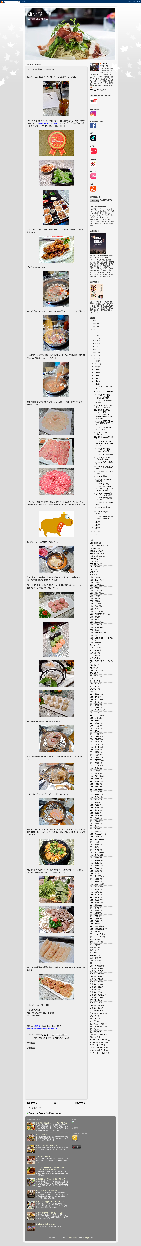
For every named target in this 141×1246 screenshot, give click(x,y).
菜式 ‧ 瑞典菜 (94, 881)
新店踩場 (93, 955)
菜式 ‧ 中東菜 (94, 705)
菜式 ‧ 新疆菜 (94, 879)
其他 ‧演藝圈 (94, 642)
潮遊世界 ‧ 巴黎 (95, 971)
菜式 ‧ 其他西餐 (95, 776)
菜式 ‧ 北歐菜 (94, 728)
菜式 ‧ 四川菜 (94, 736)
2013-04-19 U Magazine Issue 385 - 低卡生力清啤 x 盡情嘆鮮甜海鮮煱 (103, 450)
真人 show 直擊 (95, 670)
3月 (96, 522)
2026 (95, 321)
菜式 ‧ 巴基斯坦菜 (96, 710)
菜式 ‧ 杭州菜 (94, 778)
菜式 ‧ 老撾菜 (94, 752)
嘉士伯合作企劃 (95, 963)
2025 (95, 323)
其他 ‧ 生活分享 (95, 580)
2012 (95, 531)
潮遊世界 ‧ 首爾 (95, 982)
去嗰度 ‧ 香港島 (95, 553)
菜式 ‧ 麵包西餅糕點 (97, 929)
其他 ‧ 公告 (94, 577)
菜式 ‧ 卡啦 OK (95, 731)
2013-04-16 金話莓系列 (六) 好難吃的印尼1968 (103, 458)
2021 (95, 335)
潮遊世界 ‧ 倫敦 (95, 984)
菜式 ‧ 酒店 (94, 831)
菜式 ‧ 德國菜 (94, 902)
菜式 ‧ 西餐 (94, 763)
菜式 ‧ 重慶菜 (94, 810)
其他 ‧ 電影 (94, 619)
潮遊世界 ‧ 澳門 (95, 1005)
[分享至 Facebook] (63, 1035)
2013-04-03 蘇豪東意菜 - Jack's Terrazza (102, 508)
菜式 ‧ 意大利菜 (95, 876)
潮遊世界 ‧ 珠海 (95, 992)
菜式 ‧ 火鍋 (94, 720)
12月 (96, 361)
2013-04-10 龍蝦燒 (100, 476)
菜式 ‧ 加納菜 (94, 723)
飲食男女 (93, 950)
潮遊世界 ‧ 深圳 (95, 1000)
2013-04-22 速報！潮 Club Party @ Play (103, 428)
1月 (96, 528)
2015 (95, 352)
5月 (96, 381)
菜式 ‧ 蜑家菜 (94, 897)
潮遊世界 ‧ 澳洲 (95, 1008)
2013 (95, 358)
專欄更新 (93, 684)
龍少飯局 (93, 1018)
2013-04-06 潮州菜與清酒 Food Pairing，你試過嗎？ (104, 494)
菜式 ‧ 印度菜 (94, 744)
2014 (95, 355)
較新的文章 (32, 1103)
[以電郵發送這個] (57, 1035)
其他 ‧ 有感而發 (95, 585)
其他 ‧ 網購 (94, 630)
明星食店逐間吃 (95, 650)
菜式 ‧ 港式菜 (64, 1038)
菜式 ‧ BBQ (94, 931)
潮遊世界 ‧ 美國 (95, 979)
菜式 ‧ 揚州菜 (94, 850)
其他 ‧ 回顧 (94, 582)
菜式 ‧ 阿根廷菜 (95, 786)
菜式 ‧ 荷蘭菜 (94, 844)
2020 (95, 338)
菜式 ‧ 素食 (94, 826)
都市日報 (93, 686)
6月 (96, 378)
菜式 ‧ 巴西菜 (94, 707)
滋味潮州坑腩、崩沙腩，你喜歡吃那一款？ (50, 1179)
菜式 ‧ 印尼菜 (94, 742)
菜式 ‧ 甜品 (94, 842)
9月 (96, 369)
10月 (96, 367)
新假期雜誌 (94, 960)
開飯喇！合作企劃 (96, 942)
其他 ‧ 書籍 (94, 598)
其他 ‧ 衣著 (94, 588)
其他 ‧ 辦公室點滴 (96, 633)
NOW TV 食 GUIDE (97, 1045)
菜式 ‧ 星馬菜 (94, 794)
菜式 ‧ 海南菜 (94, 818)
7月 (96, 375)
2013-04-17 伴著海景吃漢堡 (103, 455)
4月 (96, 384)
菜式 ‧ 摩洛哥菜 (95, 905)
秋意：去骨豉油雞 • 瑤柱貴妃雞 (47, 1145)
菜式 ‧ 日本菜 (94, 712)
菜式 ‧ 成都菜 (94, 749)
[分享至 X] (61, 1035)
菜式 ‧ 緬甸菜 (94, 910)
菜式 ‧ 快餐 (94, 771)
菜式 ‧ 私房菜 (94, 773)
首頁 (56, 1103)
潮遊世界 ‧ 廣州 (95, 1003)
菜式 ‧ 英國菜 (94, 807)
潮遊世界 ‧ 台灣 (95, 974)
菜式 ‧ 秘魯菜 (94, 823)
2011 (94, 534)
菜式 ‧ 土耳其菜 (95, 699)
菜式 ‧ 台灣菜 (94, 734)
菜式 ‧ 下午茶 (94, 697)
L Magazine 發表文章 (97, 1042)
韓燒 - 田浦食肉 (41, 1134)
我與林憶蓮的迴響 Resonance (46, 1224)
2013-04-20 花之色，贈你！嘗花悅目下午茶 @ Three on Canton (103, 443)
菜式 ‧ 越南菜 (94, 866)
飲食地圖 (93, 947)
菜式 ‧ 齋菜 (94, 923)
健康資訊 (93, 678)
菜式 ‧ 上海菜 (94, 694)
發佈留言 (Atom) (37, 1108)
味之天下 (93, 645)
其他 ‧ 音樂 (94, 596)
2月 (96, 525)
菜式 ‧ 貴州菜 (94, 863)
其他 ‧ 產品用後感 (96, 603)
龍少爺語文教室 (95, 1032)
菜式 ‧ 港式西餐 (95, 852)
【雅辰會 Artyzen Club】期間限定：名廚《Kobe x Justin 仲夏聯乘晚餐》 (50, 1168)
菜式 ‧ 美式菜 (94, 797)
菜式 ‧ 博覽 (94, 847)
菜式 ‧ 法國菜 (94, 781)
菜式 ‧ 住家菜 (94, 765)
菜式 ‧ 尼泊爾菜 (95, 739)
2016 (95, 350)
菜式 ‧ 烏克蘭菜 (95, 821)
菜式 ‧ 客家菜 (94, 792)
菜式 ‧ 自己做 (94, 755)
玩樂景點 (93, 653)
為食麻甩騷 (94, 658)
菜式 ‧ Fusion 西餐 (96, 934)
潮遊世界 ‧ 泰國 (95, 987)
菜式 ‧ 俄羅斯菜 (95, 789)
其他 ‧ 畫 (93, 609)
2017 (95, 347)
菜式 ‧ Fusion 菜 (95, 937)
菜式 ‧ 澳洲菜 (94, 918)
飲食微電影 (94, 953)
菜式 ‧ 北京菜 (94, 726)
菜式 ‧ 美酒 (94, 802)
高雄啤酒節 (94, 673)
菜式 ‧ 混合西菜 (95, 839)
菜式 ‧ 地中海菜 (95, 747)
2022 (95, 332)
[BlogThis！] (59, 1035)
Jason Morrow (73, 1238)
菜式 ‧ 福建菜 (94, 892)
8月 (96, 372)
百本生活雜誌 (95, 569)
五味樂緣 (93, 548)
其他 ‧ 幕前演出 (95, 622)
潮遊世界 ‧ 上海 (95, 968)
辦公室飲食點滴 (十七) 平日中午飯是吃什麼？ (51, 1123)
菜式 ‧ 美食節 (94, 800)
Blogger (87, 1238)
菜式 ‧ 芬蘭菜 (94, 784)
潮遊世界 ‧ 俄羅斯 (96, 976)
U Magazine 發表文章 (97, 1050)
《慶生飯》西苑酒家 (43, 1156)
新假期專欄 (94, 958)
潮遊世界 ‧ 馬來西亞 (97, 995)
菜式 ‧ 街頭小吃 (95, 860)
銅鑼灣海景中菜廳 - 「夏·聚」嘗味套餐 (49, 1213)
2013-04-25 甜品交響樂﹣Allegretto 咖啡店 (103, 411)
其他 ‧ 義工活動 (95, 611)
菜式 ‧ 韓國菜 (94, 921)
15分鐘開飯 (94, 543)
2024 (95, 326)
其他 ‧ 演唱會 (94, 625)
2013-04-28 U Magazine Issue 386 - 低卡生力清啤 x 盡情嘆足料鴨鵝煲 (103, 396)
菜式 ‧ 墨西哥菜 (95, 916)
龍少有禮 (93, 1016)
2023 (95, 329)
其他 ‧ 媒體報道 (95, 606)
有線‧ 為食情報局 (96, 567)
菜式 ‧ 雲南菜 (94, 868)
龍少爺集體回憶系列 (97, 1026)
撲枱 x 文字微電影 (96, 966)
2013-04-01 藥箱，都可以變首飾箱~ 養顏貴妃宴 (103, 517)
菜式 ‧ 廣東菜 (94, 900)
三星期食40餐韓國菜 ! (97, 545)
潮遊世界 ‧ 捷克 (95, 997)
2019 (95, 341)
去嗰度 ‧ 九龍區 (38, 1038)
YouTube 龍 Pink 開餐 (97, 1053)
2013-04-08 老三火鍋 (101, 484)
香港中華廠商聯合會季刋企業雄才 (101, 661)
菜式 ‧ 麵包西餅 (95, 926)
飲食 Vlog (93, 945)
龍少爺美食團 (95, 1021)
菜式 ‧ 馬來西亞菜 (96, 834)
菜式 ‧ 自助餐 (94, 757)
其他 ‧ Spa (93, 635)
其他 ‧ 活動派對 (95, 593)
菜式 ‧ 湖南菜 (94, 858)
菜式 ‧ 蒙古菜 (94, 894)
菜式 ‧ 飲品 (94, 873)
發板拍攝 (93, 691)
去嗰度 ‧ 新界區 (95, 556)
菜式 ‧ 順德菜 (94, 871)
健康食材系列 (95, 676)
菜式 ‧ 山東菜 (94, 702)
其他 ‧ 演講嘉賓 (95, 627)
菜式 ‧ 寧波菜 (94, 889)
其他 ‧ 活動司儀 (95, 590)
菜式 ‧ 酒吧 (94, 829)
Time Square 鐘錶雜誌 (98, 1047)
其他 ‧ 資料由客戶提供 (51, 1038)
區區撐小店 (94, 681)
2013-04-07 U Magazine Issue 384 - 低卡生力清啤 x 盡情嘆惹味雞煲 (103, 488)
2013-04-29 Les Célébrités (103, 391)
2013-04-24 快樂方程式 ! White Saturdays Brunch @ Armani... (103, 416)
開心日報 (93, 939)
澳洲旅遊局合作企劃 (97, 1013)
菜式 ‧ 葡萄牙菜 (95, 884)
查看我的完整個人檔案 (98, 90)
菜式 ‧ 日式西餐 (95, 715)
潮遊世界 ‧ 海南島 (96, 989)
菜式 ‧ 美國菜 (94, 805)
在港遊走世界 (95, 564)
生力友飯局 (94, 559)
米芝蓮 (92, 572)
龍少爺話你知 (95, 1029)
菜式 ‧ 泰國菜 (94, 813)
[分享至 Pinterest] (66, 1035)
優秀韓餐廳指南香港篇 (98, 1034)
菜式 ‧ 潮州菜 (94, 908)
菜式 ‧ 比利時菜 (95, 718)
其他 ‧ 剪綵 (94, 601)
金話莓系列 (94, 655)
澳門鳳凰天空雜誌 (96, 1010)
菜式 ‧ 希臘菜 (94, 768)
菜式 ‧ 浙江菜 (94, 815)
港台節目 (93, 689)
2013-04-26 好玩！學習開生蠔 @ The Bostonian (103, 406)
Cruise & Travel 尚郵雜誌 (99, 1040)
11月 (96, 364)
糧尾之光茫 (94, 1037)
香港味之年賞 (95, 665)
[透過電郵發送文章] (53, 1035)
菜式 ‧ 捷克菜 (94, 836)
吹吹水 (92, 574)
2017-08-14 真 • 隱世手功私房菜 (47, 1190)
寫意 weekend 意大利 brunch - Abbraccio (50, 1202)
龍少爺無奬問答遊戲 (97, 1024)
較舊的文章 (80, 1103)
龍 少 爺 (35, 14)
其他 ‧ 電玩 (94, 617)
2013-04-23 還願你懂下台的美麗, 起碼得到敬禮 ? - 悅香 (103, 423)
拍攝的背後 (94, 648)
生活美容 (93, 561)
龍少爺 (104, 63)
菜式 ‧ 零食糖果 (95, 887)
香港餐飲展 (94, 668)
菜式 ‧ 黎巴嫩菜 (95, 913)
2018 (95, 344)
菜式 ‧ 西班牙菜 (95, 760)
